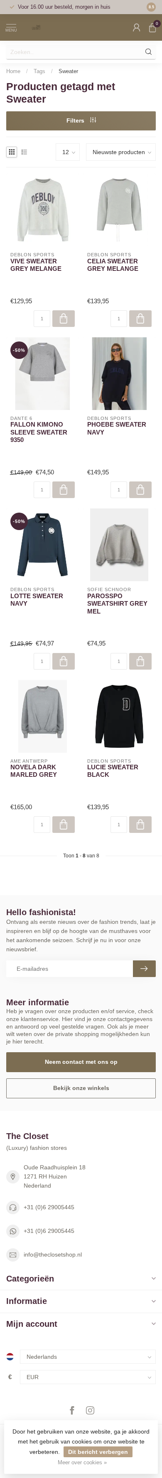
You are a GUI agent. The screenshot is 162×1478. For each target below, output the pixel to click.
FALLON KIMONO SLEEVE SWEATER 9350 (38, 432)
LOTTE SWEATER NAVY (36, 599)
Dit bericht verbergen (98, 1452)
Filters (76, 120)
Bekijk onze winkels (81, 1088)
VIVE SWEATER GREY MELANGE (35, 265)
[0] (152, 27)
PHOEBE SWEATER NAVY (116, 428)
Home (13, 71)
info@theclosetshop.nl (53, 1254)
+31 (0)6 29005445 (49, 1207)
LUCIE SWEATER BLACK (112, 771)
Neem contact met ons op (81, 1061)
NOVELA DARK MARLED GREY (33, 771)
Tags (39, 71)
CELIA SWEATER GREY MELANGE (112, 265)
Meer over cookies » (82, 1463)
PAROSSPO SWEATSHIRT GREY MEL (117, 603)
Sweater (68, 71)
